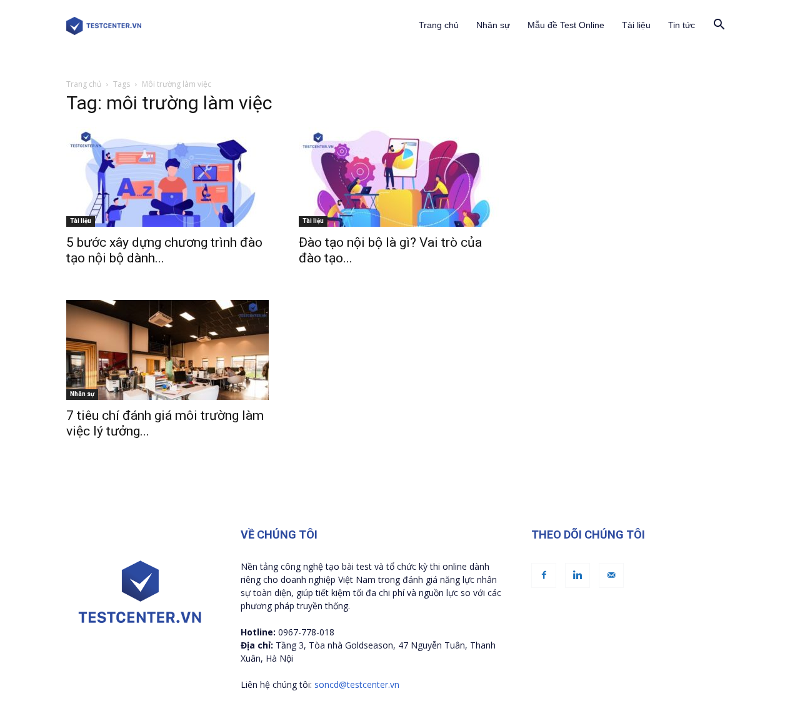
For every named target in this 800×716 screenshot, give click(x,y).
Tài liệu (636, 25)
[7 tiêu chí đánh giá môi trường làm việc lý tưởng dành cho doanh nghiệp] (167, 350)
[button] (719, 26)
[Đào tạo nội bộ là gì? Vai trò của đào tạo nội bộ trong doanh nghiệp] (400, 177)
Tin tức (681, 25)
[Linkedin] (577, 575)
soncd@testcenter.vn (356, 684)
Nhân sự (493, 25)
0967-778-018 (306, 632)
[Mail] (611, 575)
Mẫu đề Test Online (566, 25)
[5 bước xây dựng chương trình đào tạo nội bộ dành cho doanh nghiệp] (167, 177)
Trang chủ (439, 25)
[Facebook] (543, 575)
